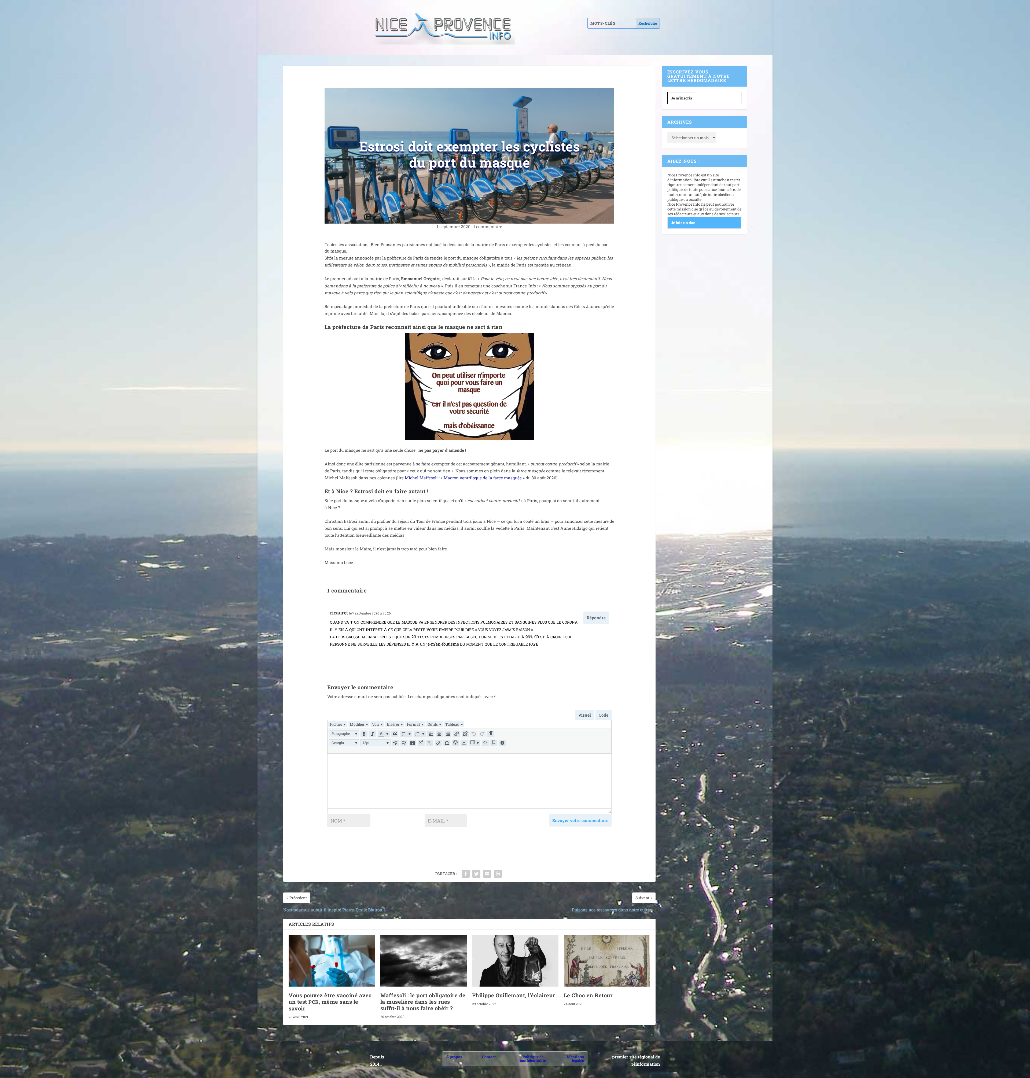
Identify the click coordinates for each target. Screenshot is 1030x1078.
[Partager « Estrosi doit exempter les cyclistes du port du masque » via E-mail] (487, 873)
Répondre (596, 617)
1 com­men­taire (487, 226)
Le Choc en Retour (588, 995)
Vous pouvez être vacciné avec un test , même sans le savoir (330, 1002)
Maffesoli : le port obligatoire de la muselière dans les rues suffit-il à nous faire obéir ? (423, 1002)
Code (603, 715)
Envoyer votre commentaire (580, 820)
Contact (489, 1056)
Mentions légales (575, 1058)
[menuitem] (337, 724)
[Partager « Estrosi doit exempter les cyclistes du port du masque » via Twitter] (476, 873)
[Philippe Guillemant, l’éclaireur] (515, 961)
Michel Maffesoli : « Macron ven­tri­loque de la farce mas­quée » (465, 477)
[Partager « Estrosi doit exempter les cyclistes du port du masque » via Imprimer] (497, 873)
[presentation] (337, 724)
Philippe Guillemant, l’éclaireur (513, 995)
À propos (454, 1056)
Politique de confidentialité (533, 1058)
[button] (344, 733)
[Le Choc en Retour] (607, 961)
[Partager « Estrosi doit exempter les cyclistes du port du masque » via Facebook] (465, 873)
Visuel (584, 715)
